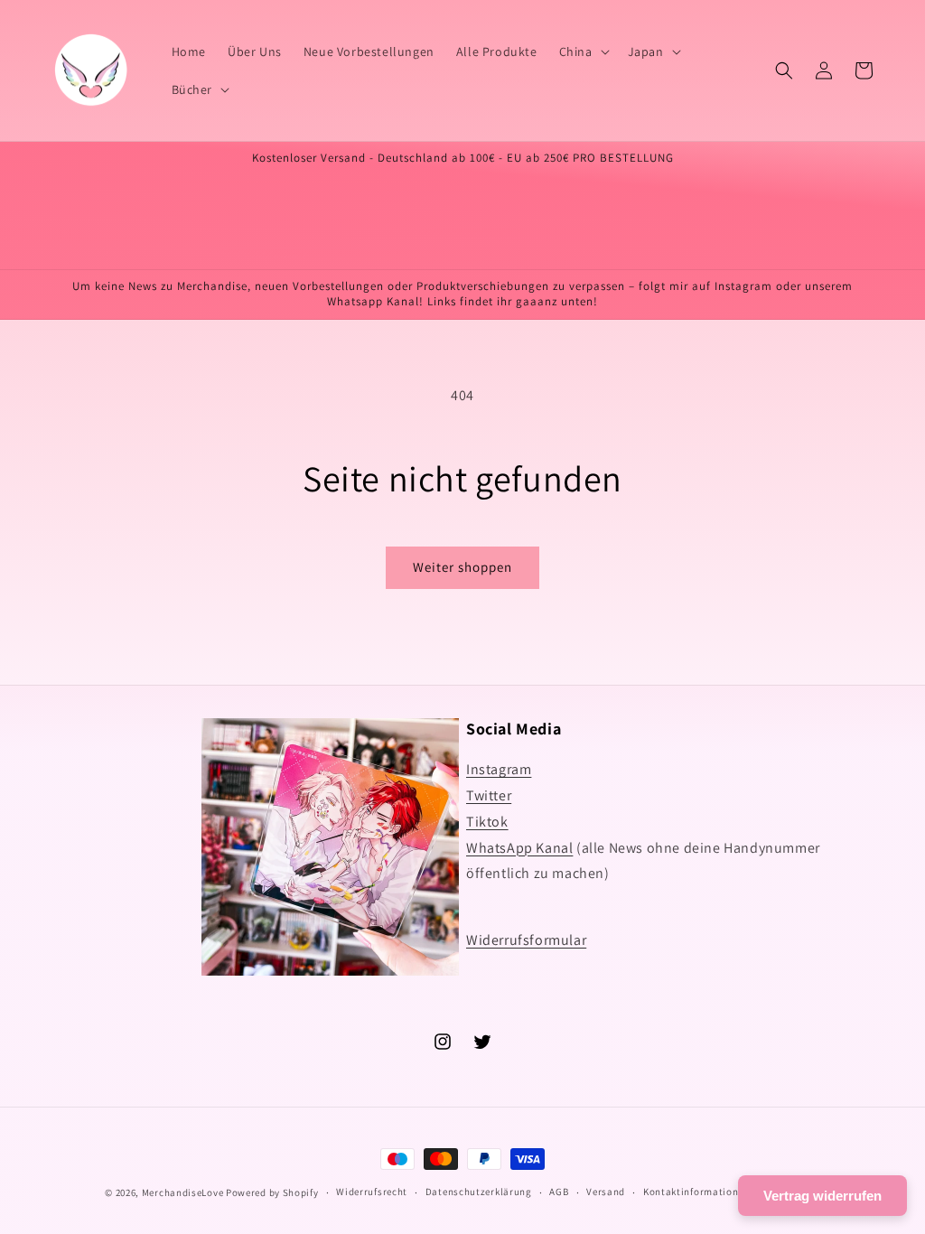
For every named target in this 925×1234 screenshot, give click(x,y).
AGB (558, 1191)
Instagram (498, 769)
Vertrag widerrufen (822, 1195)
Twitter (488, 795)
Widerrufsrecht (371, 1191)
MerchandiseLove (183, 1192)
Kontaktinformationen (696, 1191)
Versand (605, 1191)
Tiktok (487, 821)
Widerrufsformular (526, 939)
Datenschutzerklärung (478, 1191)
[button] (582, 51)
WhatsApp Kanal (519, 847)
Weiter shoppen (462, 566)
